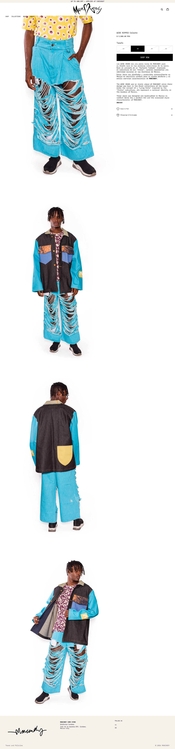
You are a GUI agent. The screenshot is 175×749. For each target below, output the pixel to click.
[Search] (162, 9)
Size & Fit (124, 109)
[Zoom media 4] (58, 628)
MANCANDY (166, 745)
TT (115, 725)
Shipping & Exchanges (128, 115)
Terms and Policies (14, 745)
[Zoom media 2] (58, 278)
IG (115, 728)
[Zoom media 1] (58, 103)
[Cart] (168, 9)
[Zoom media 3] (58, 453)
